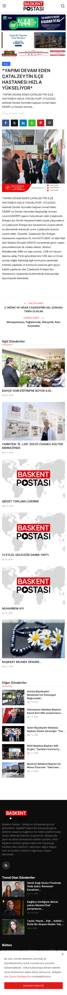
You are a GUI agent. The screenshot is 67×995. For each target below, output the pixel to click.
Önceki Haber (35, 303)
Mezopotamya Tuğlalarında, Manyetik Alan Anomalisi (33, 323)
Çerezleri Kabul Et (33, 985)
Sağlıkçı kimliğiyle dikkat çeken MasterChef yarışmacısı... (42, 905)
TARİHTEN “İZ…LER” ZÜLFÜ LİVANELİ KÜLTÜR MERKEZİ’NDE (32, 446)
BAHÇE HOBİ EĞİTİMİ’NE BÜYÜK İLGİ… (27, 390)
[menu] (4, 6)
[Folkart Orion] (33, 40)
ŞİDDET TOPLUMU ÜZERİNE (20, 501)
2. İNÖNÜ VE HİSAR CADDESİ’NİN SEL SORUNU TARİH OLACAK (33, 309)
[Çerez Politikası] (18, 976)
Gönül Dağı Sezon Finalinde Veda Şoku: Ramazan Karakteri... (44, 886)
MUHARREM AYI (13, 608)
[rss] (6, 865)
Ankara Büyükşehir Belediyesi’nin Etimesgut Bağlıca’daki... (41, 695)
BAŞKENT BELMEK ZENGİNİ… (21, 662)
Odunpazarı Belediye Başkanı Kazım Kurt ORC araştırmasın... (45, 711)
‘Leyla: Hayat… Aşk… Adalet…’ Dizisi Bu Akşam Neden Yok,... (45, 922)
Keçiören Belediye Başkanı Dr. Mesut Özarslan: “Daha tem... (44, 765)
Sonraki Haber (31, 317)
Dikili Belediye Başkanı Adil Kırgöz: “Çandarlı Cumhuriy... (44, 747)
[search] (62, 6)
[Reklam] (33, 53)
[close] (62, 954)
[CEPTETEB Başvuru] (33, 22)
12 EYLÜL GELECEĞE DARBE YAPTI (25, 555)
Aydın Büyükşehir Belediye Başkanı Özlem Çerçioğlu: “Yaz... (46, 729)
